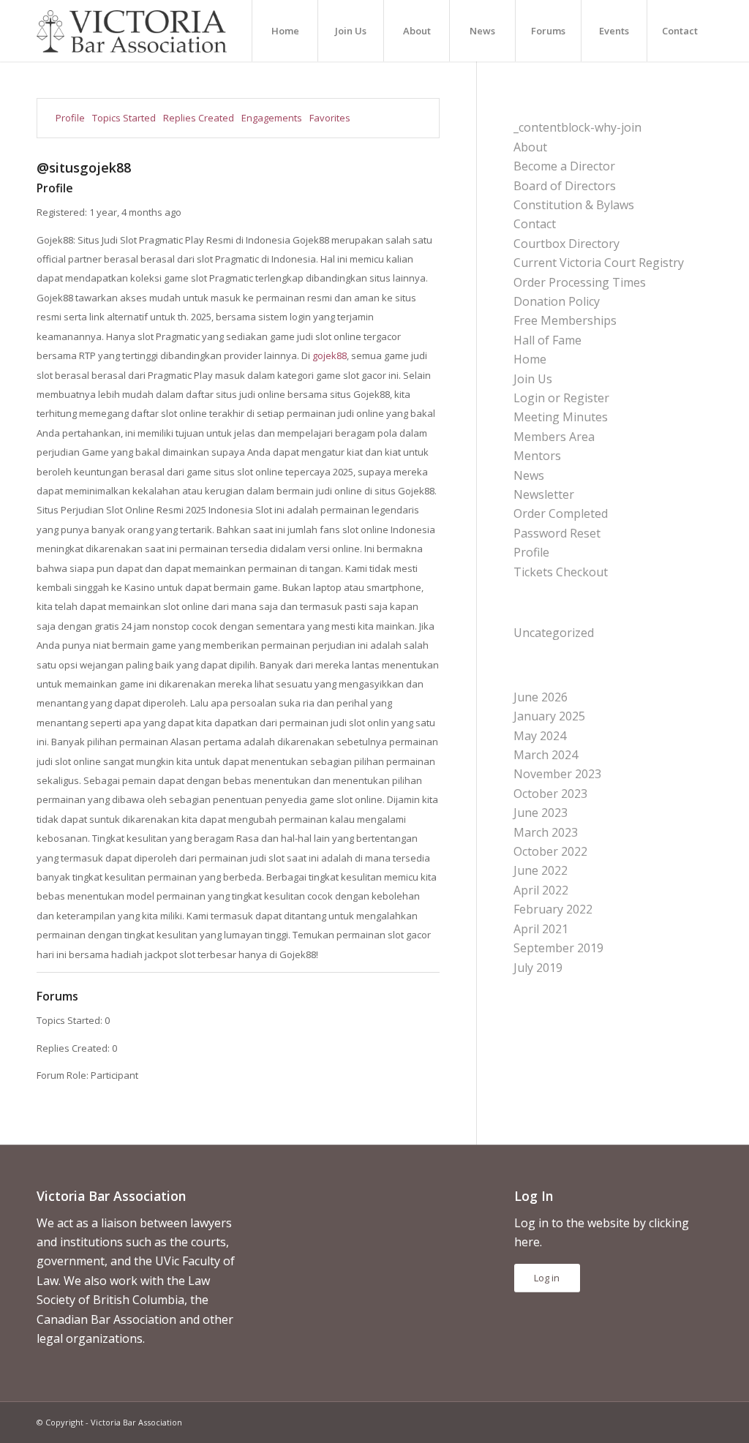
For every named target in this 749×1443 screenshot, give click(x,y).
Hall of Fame (547, 340)
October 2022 (550, 851)
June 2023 (540, 813)
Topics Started (124, 117)
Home (529, 359)
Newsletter (543, 494)
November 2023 (557, 774)
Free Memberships (565, 320)
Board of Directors (564, 186)
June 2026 (540, 697)
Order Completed (560, 513)
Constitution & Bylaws (573, 205)
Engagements (271, 117)
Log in (547, 1277)
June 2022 (540, 870)
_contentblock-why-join (577, 127)
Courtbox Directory (566, 244)
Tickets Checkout (560, 572)
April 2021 (540, 929)
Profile (70, 117)
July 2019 (537, 968)
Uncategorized (553, 633)
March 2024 (545, 755)
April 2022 (540, 890)
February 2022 (552, 909)
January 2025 (549, 716)
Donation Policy (556, 301)
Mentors (537, 456)
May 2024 (539, 736)
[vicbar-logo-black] (132, 30)
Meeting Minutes (560, 417)
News (528, 475)
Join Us (532, 379)
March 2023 (545, 832)
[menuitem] (284, 30)
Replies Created (198, 117)
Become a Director (564, 166)
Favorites (329, 117)
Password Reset (557, 533)
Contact (534, 224)
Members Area (554, 437)
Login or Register (561, 398)
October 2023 (550, 793)
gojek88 (329, 355)
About (530, 147)
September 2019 (558, 948)
